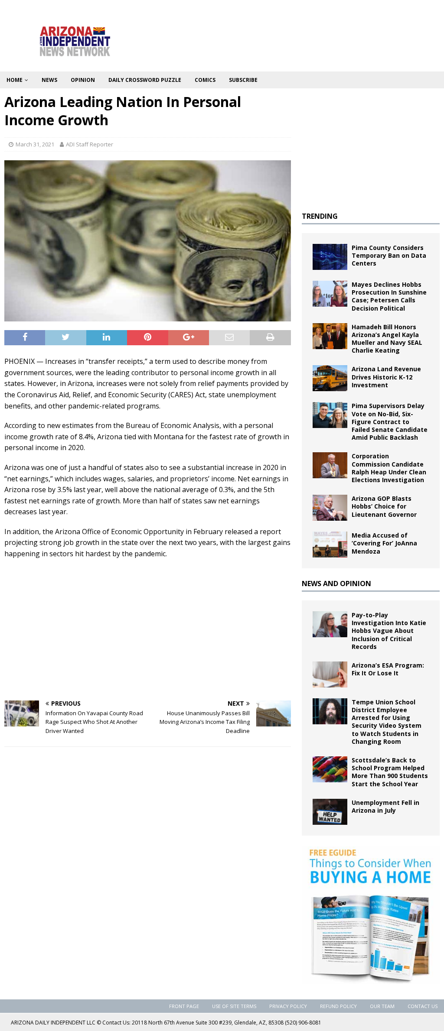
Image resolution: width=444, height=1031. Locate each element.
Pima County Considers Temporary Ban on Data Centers (389, 255)
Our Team (382, 1006)
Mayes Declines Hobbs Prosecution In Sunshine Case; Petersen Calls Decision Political (389, 296)
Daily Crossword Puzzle (144, 80)
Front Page (184, 1006)
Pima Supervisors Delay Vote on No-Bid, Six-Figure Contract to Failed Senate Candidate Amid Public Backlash (390, 421)
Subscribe (243, 80)
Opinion (83, 80)
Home (15, 80)
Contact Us (422, 1006)
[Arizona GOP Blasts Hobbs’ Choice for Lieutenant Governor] (330, 508)
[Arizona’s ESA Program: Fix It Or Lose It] (330, 674)
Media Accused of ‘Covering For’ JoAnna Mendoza (384, 543)
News (49, 80)
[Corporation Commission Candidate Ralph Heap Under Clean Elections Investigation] (330, 465)
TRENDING (320, 216)
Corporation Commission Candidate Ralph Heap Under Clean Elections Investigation (389, 468)
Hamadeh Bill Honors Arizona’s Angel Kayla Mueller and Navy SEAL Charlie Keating (387, 339)
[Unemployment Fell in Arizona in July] (330, 812)
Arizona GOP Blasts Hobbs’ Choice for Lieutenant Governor (384, 506)
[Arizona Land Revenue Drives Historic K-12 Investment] (330, 378)
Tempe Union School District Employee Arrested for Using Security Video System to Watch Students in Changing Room (386, 722)
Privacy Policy (288, 1006)
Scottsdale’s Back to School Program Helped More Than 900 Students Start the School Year (390, 772)
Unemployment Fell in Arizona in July (385, 806)
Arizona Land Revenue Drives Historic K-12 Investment (386, 377)
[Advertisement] (147, 629)
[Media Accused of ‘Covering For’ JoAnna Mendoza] (330, 545)
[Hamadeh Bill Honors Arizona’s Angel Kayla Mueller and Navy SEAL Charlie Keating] (330, 336)
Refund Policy (338, 1006)
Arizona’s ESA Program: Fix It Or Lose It (388, 669)
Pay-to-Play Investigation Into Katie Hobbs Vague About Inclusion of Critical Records (389, 631)
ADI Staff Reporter (89, 144)
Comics (205, 80)
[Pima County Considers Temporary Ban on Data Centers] (330, 257)
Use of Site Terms (234, 1006)
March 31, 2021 (35, 144)
